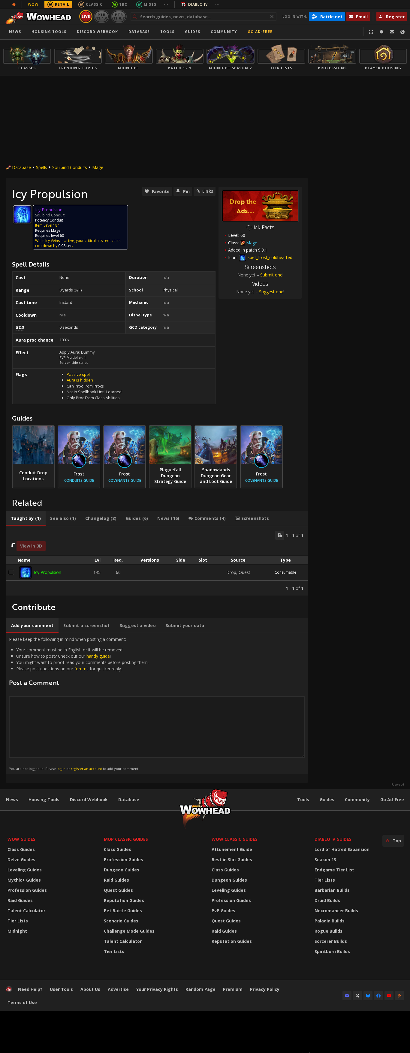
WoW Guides (21, 839)
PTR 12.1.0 (101, 16)
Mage (97, 167)
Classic (94, 4)
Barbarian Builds (332, 890)
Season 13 (325, 859)
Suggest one (271, 291)
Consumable (285, 572)
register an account (86, 768)
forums (81, 668)
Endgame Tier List (334, 870)
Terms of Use (22, 1002)
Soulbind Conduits (69, 167)
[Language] (402, 31)
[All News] (14, 4)
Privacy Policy (264, 989)
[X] (357, 995)
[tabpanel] (157, 561)
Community (224, 31)
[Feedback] (391, 31)
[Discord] (346, 995)
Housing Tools (44, 799)
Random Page (200, 989)
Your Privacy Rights (157, 989)
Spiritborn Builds (332, 951)
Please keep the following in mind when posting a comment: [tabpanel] (79, 703)
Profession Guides (27, 890)
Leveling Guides (25, 870)
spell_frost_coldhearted (269, 257)
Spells (41, 167)
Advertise (118, 989)
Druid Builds (327, 900)
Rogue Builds (328, 931)
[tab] (26, 518)
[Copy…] (279, 535)
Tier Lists (18, 921)
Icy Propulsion (47, 572)
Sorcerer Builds (331, 941)
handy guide (98, 656)
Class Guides (21, 849)
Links (207, 191)
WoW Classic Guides (235, 839)
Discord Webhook (97, 31)
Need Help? (30, 989)
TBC (123, 4)
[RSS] (399, 995)
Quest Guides (118, 890)
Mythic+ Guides (24, 880)
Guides (192, 31)
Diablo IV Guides (333, 839)
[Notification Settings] (381, 31)
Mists (150, 4)
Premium (233, 989)
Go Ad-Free (260, 31)
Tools (303, 799)
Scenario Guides (121, 921)
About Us (90, 989)
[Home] (40, 16)
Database (139, 31)
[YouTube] (388, 995)
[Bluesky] (367, 995)
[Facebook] (378, 995)
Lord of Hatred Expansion (342, 849)
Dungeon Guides (121, 870)
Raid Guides (20, 900)
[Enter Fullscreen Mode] (370, 31)
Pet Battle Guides (123, 910)
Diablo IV (198, 4)
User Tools (61, 989)
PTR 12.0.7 (118, 16)
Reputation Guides (124, 900)
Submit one (271, 275)
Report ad (397, 784)
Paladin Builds (330, 921)
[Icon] (22, 214)
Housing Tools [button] (49, 31)
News (15, 31)
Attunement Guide (232, 849)
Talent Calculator (26, 910)
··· (166, 4)
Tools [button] (167, 31)
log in (61, 768)
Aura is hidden (80, 380)
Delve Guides (21, 859)
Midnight (17, 931)
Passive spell (79, 374)
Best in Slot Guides (232, 859)
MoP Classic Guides (126, 839)
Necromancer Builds (336, 910)
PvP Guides (223, 910)
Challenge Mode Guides (129, 931)
